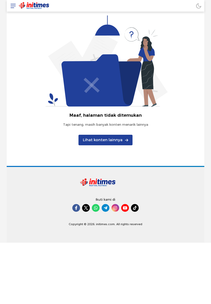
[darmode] (198, 6)
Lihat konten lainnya (102, 140)
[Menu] (12, 6)
